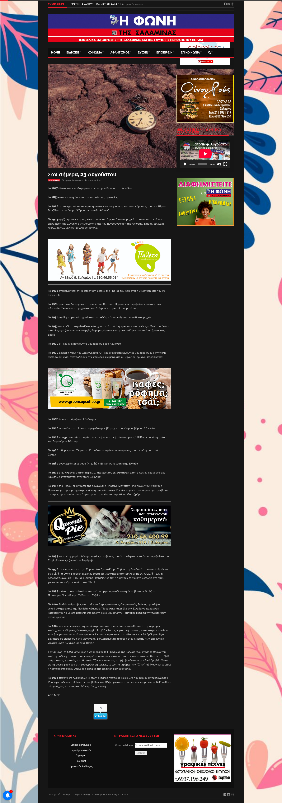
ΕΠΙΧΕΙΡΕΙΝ (164, 52)
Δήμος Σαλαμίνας (81, 744)
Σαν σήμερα (54, 180)
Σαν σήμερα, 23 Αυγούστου (82, 174)
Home (55, 52)
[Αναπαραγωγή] (185, 164)
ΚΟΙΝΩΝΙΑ (95, 52)
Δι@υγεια (81, 755)
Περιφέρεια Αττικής (81, 750)
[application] (205, 154)
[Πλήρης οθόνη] (225, 164)
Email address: (125, 745)
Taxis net (81, 760)
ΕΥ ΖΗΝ (143, 52)
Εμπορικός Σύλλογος (81, 766)
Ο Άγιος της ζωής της (82, 4)
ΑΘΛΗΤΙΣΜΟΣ (119, 52)
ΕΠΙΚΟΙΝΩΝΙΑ (190, 52)
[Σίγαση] (219, 164)
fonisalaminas (94, 180)
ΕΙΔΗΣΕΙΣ (72, 52)
